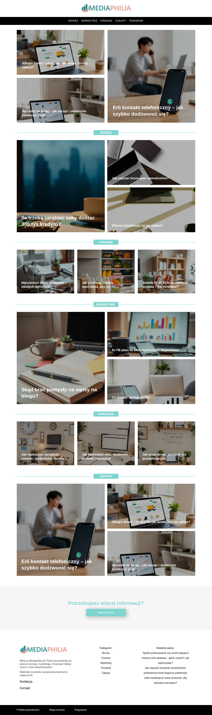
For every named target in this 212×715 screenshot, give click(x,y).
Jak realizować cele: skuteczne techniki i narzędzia (105, 456)
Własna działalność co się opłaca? (137, 225)
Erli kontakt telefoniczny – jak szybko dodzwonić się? (148, 111)
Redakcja (26, 681)
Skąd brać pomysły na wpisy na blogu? (59, 393)
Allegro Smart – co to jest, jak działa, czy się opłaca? (55, 65)
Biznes (73, 20)
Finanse (106, 20)
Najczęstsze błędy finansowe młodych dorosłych (42, 284)
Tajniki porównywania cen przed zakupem (165, 653)
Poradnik (136, 20)
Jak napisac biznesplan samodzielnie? (140, 178)
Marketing (89, 20)
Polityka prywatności (28, 709)
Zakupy (120, 20)
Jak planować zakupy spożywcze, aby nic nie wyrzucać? (99, 285)
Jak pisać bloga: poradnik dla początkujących (164, 456)
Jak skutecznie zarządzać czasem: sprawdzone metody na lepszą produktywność (45, 457)
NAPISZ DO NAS (106, 613)
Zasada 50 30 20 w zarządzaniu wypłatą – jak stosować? (165, 284)
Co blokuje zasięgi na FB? (131, 397)
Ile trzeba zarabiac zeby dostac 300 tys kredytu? (58, 221)
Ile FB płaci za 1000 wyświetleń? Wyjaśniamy (145, 350)
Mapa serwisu (57, 709)
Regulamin (81, 709)
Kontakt (25, 688)
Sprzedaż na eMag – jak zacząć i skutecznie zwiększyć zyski (54, 113)
